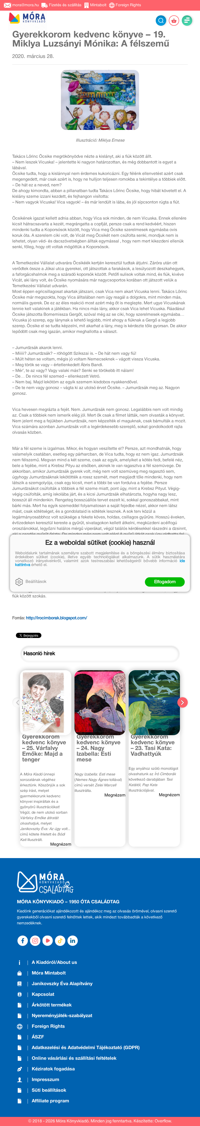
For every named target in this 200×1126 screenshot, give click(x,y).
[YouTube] (47, 941)
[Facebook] (22, 941)
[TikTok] (60, 941)
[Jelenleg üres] (174, 20)
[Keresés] (161, 20)
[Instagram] (35, 941)
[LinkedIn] (72, 941)
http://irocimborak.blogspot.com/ (56, 618)
